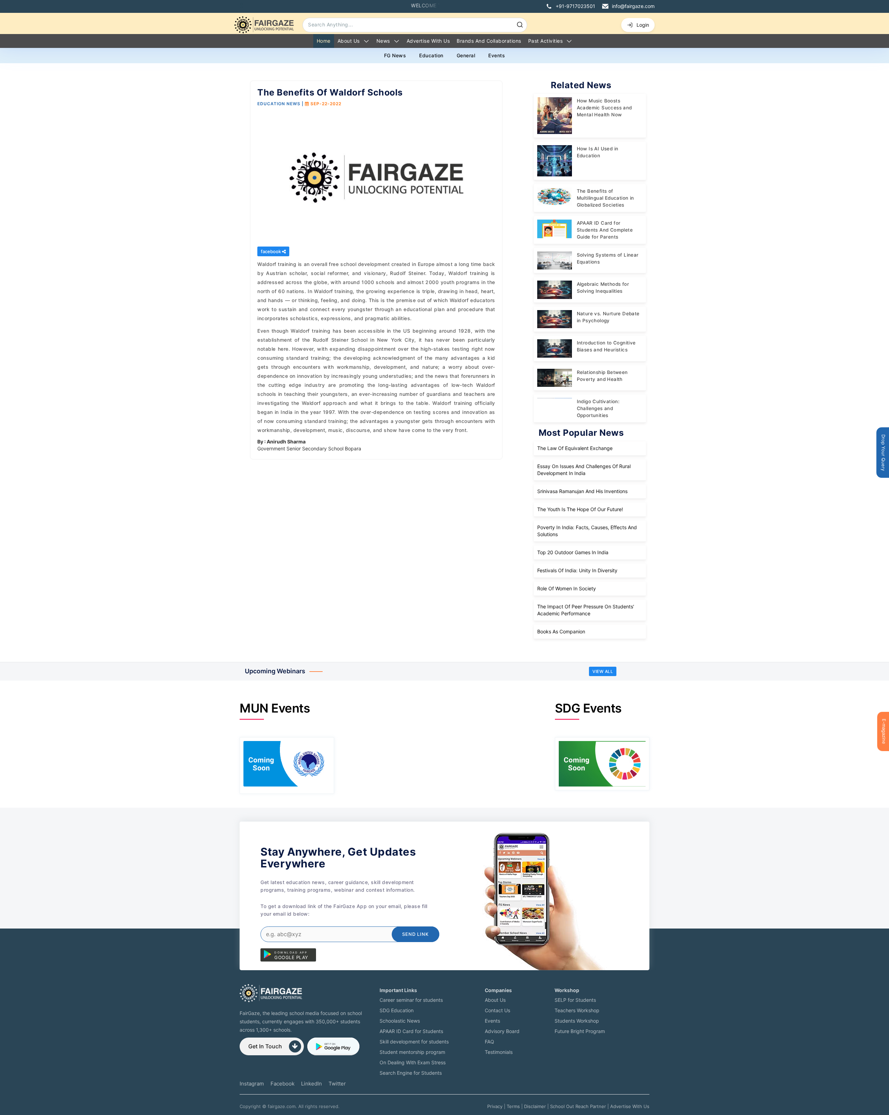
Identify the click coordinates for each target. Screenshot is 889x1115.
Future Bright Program (580, 1031)
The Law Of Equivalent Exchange (575, 448)
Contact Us (497, 1010)
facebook (271, 251)
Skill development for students (414, 1042)
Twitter (337, 1083)
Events (496, 55)
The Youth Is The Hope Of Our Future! (580, 509)
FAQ (489, 1042)
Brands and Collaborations (489, 41)
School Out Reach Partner (578, 1106)
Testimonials (499, 1052)
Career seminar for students (411, 1000)
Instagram (252, 1083)
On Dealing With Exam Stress (413, 1062)
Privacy (494, 1106)
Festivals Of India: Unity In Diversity (577, 570)
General (466, 55)
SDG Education (397, 1010)
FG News (395, 55)
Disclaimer (535, 1106)
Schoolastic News (400, 1021)
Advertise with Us (428, 41)
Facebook (282, 1083)
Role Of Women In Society (566, 588)
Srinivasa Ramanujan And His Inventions (582, 491)
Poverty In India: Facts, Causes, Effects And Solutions (587, 530)
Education (431, 55)
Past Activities (545, 41)
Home (324, 41)
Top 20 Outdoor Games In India (572, 552)
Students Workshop (577, 1021)
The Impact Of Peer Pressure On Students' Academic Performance (585, 610)
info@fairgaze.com (633, 6)
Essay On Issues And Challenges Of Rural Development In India (584, 469)
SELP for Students (575, 1000)
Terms (513, 1106)
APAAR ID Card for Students (411, 1031)
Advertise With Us (629, 1106)
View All (602, 671)
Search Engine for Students (411, 1073)
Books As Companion (561, 631)
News (383, 41)
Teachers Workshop (577, 1010)
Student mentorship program (412, 1052)
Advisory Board (502, 1031)
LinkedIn (311, 1083)
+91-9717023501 (575, 6)
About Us (349, 41)
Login (643, 25)
